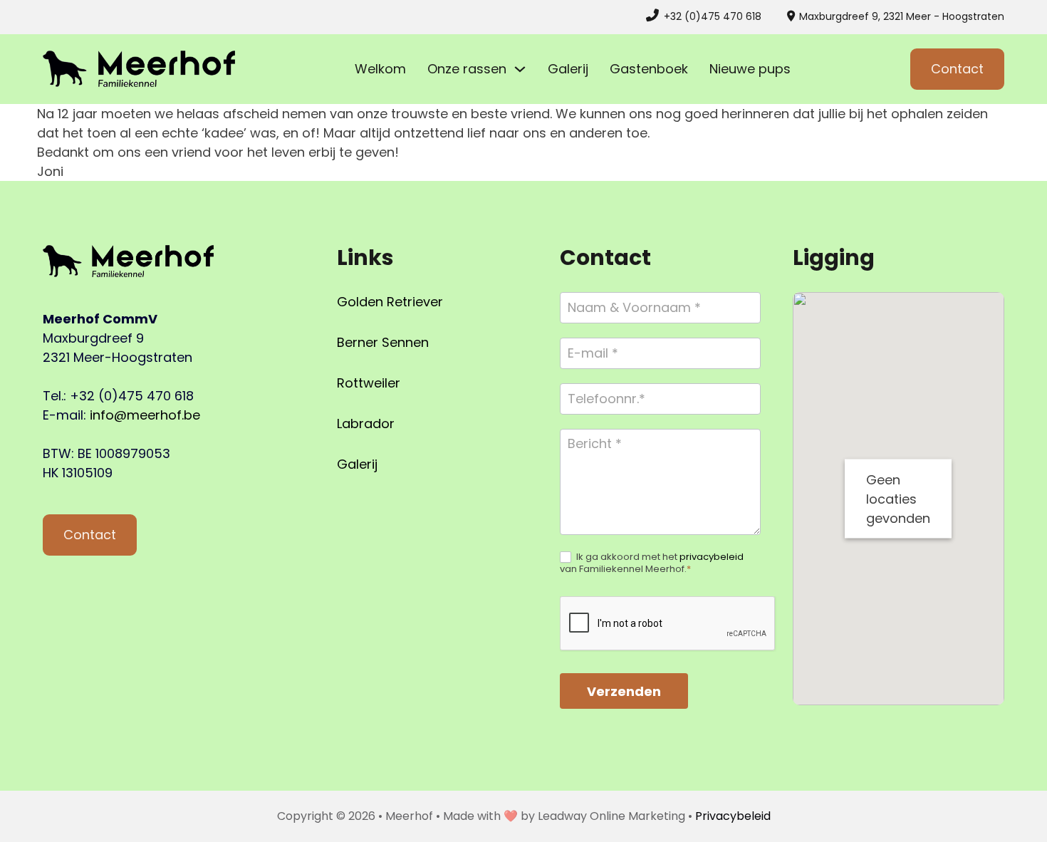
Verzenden (624, 691)
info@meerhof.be (145, 415)
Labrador (366, 423)
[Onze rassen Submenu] (520, 69)
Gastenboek (649, 69)
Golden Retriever (390, 302)
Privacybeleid (733, 816)
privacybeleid (711, 556)
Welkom (380, 69)
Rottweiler (368, 383)
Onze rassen (466, 69)
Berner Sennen (383, 342)
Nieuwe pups (750, 69)
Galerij (568, 69)
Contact (957, 69)
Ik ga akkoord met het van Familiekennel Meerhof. (652, 563)
